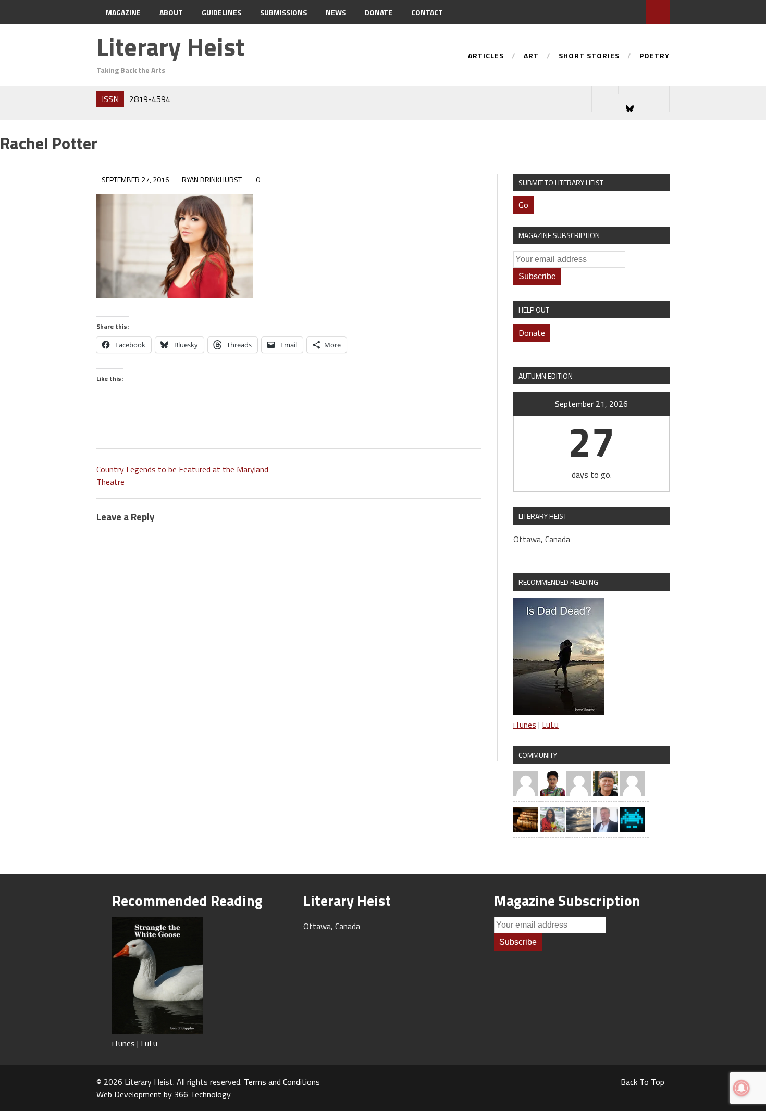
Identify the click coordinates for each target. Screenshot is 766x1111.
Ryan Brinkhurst (212, 179)
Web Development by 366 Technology (163, 1094)
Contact (427, 12)
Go (523, 204)
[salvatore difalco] (605, 818)
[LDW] (525, 818)
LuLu (550, 724)
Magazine (123, 12)
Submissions (283, 12)
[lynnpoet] (525, 782)
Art (531, 56)
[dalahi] (632, 818)
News (336, 12)
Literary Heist (170, 47)
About (171, 12)
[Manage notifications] (741, 1088)
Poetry (654, 56)
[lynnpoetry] (578, 782)
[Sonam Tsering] (552, 782)
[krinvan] (605, 782)
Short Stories (589, 56)
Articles (486, 56)
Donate (378, 12)
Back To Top (642, 1082)
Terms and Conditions (282, 1082)
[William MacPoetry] (578, 818)
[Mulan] (632, 782)
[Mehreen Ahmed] (552, 818)
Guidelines (221, 12)
